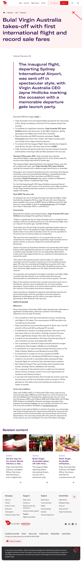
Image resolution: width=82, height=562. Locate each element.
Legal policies (66, 533)
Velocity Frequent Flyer (12, 515)
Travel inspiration (46, 503)
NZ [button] (44, 3)
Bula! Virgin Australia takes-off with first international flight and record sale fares (35, 29)
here (63, 418)
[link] (10, 12)
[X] (76, 524)
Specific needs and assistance (29, 507)
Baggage (25, 514)
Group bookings (46, 509)
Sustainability (55, 533)
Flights (43, 506)
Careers (7, 503)
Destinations (45, 500)
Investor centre (10, 506)
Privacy (24, 533)
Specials (43, 512)
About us (8, 500)
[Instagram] (69, 524)
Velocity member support (31, 511)
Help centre (27, 500)
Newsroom (8, 509)
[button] (20, 3)
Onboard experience (47, 515)
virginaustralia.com (47, 204)
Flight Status (63, 500)
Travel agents (9, 512)
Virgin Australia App (65, 512)
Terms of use (33, 533)
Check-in (62, 506)
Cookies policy (43, 533)
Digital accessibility (29, 517)
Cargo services (63, 509)
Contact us (26, 503)
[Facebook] (66, 524)
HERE (37, 117)
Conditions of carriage (12, 533)
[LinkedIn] (72, 524)
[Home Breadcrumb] (4, 12)
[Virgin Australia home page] (5, 3)
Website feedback (15, 541)
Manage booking (64, 503)
